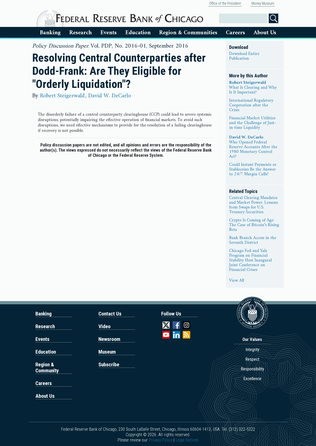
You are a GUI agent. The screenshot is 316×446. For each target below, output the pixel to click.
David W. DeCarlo (109, 96)
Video (104, 326)
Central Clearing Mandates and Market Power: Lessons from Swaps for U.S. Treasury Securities (253, 205)
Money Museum (263, 3)
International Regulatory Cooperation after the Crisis (251, 105)
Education (138, 33)
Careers (235, 33)
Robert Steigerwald (62, 96)
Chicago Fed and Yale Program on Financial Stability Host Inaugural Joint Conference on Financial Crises (250, 260)
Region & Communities (188, 33)
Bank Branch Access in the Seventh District (252, 240)
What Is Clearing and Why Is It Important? (253, 90)
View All (236, 280)
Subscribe (108, 365)
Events (108, 33)
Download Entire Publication (244, 56)
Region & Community (47, 368)
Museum (107, 352)
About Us (265, 33)
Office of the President (225, 3)
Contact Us (109, 314)
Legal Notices (187, 440)
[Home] (129, 17)
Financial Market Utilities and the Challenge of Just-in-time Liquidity (252, 123)
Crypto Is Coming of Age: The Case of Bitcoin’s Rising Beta (254, 225)
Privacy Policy (160, 440)
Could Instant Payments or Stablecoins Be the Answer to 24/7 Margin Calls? (252, 170)
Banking (50, 33)
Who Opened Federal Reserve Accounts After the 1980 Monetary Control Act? (253, 149)
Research (80, 33)
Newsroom (109, 339)
